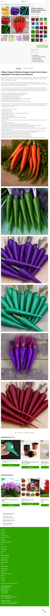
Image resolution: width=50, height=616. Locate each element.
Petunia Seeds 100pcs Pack (27, 499)
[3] (33, 36)
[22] (37, 32)
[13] (33, 23)
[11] (41, 19)
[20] (45, 28)
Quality (2, 533)
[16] (45, 23)
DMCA (2, 538)
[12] (45, 19)
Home (2, 4)
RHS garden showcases (6, 573)
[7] (33, 40)
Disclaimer (3, 540)
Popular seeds (4, 559)
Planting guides (4, 568)
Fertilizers (43, 460)
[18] (33, 28)
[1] (33, 19)
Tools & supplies (4, 560)
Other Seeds (6, 4)
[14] (37, 23)
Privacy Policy (4, 535)
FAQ (2, 553)
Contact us (3, 551)
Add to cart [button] (10, 465)
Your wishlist (3, 549)
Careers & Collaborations (6, 542)
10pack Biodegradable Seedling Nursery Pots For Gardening (30, 462)
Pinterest (3, 579)
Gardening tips (4, 570)
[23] (41, 32)
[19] (37, 28)
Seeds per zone (4, 562)
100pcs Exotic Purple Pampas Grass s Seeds (10, 500)
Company (3, 532)
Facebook (3, 578)
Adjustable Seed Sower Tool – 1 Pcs (10, 461)
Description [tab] (18, 68)
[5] (41, 36)
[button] (35, 46)
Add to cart (42, 46)
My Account (3, 548)
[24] (45, 32)
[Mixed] (45, 40)
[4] (37, 36)
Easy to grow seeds (5, 557)
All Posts (3, 571)
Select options (11, 505)
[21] (33, 32)
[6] (45, 36)
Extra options (24, 460)
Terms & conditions (5, 537)
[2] (41, 28)
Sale (2, 564)
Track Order (3, 546)
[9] (41, 40)
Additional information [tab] (28, 68)
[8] (37, 40)
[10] (37, 19)
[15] (41, 23)
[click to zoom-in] (15, 20)
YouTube (3, 581)
